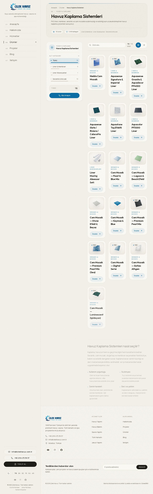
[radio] (64, 61)
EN (19, 473)
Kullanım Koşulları (21, 490)
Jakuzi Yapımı (97, 442)
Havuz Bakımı (97, 427)
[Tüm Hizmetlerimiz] (34, 36)
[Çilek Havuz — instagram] (20, 479)
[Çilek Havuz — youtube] (15, 479)
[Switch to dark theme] (8, 473)
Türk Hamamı (97, 437)
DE (23, 473)
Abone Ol (142, 467)
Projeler (126, 427)
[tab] (138, 45)
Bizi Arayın (66, 95)
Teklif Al (21, 464)
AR (33, 473)
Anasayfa (54, 8)
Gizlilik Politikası (15, 487)
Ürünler (61, 8)
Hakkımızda (127, 421)
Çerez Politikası (26, 487)
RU (29, 473)
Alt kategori (55, 56)
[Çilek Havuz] (20, 7)
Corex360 (144, 483)
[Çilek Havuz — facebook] (25, 479)
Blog (124, 437)
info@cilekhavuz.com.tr (58, 439)
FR (26, 473)
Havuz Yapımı (97, 421)
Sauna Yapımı (97, 432)
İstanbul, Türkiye (55, 443)
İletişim (125, 442)
